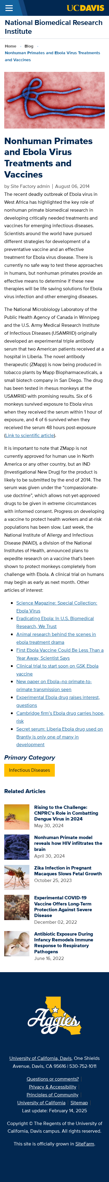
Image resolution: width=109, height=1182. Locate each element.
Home (10, 46)
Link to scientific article (29, 435)
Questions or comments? (53, 1078)
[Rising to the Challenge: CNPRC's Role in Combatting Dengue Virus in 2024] (16, 816)
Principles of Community (52, 1094)
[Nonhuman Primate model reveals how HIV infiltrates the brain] (16, 846)
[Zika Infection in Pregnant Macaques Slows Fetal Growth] (16, 876)
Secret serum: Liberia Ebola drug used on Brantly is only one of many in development (59, 736)
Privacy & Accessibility (52, 1086)
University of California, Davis (40, 1058)
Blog (29, 46)
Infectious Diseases (29, 770)
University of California (41, 1102)
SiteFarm (84, 1143)
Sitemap (79, 1102)
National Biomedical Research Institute (54, 27)
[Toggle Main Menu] (9, 8)
